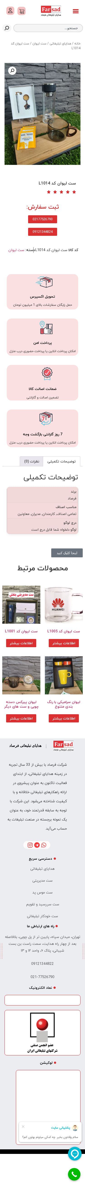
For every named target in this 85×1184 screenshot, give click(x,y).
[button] (75, 11)
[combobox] (48, 28)
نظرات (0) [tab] (31, 461)
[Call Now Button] (74, 1174)
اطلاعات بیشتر (63, 643)
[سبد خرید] (21, 11)
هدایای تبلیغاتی (60, 43)
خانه (77, 43)
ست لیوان (39, 43)
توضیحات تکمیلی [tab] (61, 461)
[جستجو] (6, 28)
